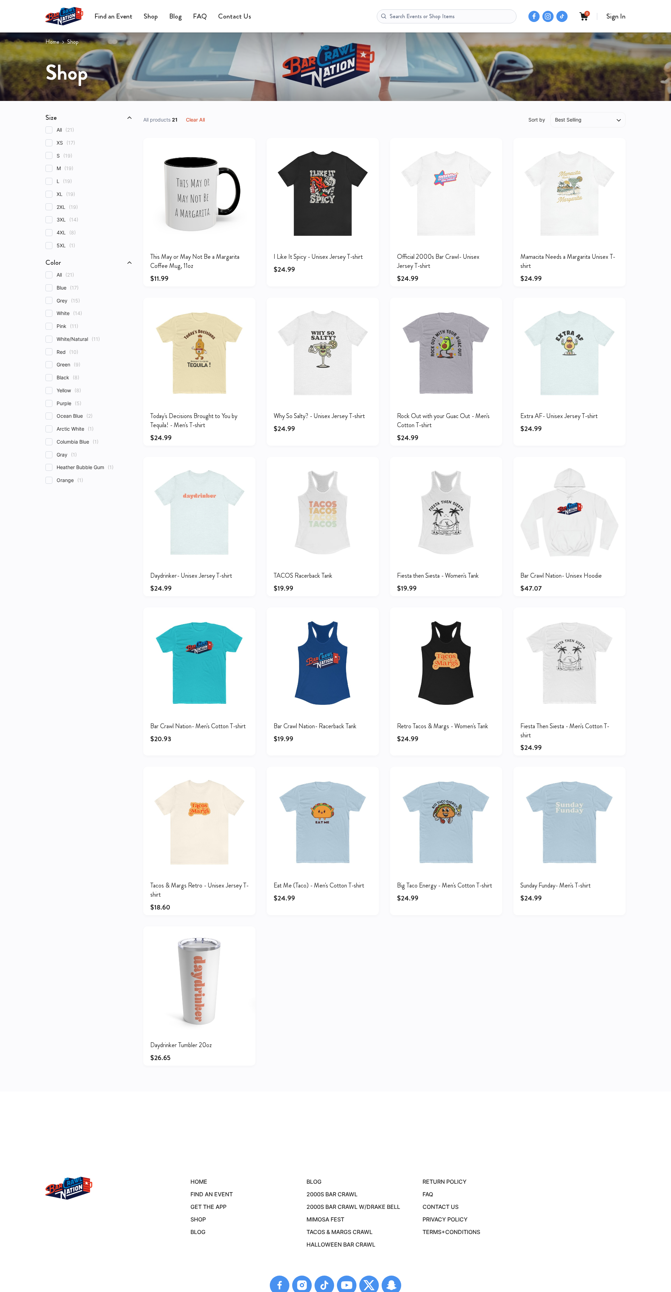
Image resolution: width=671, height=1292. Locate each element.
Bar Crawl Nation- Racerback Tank (315, 726)
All (65, 130)
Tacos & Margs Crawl (339, 1231)
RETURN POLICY (445, 1181)
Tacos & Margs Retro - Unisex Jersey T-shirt (199, 890)
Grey (68, 301)
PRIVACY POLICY (445, 1219)
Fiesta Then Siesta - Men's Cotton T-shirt (564, 731)
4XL (66, 232)
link (199, 193)
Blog (175, 16)
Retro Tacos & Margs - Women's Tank (442, 726)
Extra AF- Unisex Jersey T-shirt (559, 416)
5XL (66, 245)
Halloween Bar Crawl (340, 1244)
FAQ (200, 16)
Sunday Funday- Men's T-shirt (555, 885)
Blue (68, 288)
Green (68, 364)
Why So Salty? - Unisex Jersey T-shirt (319, 416)
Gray (67, 455)
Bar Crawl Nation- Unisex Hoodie (561, 575)
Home (52, 42)
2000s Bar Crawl (332, 1194)
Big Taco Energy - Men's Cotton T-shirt (444, 885)
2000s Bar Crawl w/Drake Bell (353, 1206)
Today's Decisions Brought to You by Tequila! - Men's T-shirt (193, 420)
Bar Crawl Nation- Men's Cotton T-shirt (198, 726)
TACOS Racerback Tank (303, 575)
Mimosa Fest (325, 1219)
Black (68, 377)
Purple (69, 403)
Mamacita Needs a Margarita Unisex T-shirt (567, 261)
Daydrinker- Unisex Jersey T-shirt (191, 575)
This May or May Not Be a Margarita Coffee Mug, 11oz (194, 261)
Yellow (69, 390)
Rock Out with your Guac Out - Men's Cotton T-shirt (443, 420)
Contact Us (234, 16)
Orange (70, 480)
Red (67, 352)
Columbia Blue (78, 442)
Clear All (195, 120)
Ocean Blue (75, 416)
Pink (67, 326)
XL (66, 194)
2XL (67, 207)
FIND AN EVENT (211, 1194)
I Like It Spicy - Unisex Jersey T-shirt (318, 256)
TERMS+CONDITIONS (451, 1231)
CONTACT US (441, 1206)
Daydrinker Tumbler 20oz (181, 1045)
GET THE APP (208, 1206)
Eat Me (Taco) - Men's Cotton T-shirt (319, 885)
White (69, 313)
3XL (67, 219)
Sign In (616, 16)
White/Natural (78, 339)
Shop (151, 16)
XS (66, 143)
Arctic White (75, 429)
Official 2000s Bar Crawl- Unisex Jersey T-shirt (438, 261)
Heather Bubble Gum (85, 467)
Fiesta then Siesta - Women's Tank (438, 575)
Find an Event (113, 16)
